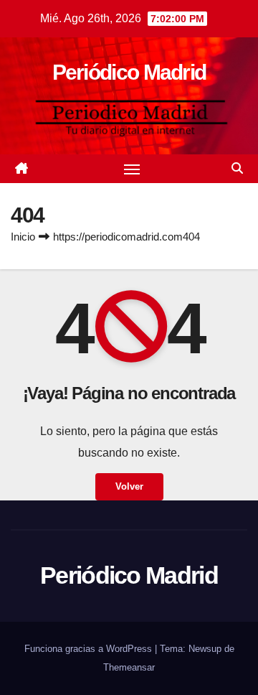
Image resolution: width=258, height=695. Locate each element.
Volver (129, 486)
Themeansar (129, 667)
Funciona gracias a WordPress (89, 648)
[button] (237, 168)
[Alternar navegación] (132, 169)
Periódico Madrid (129, 72)
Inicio (23, 236)
